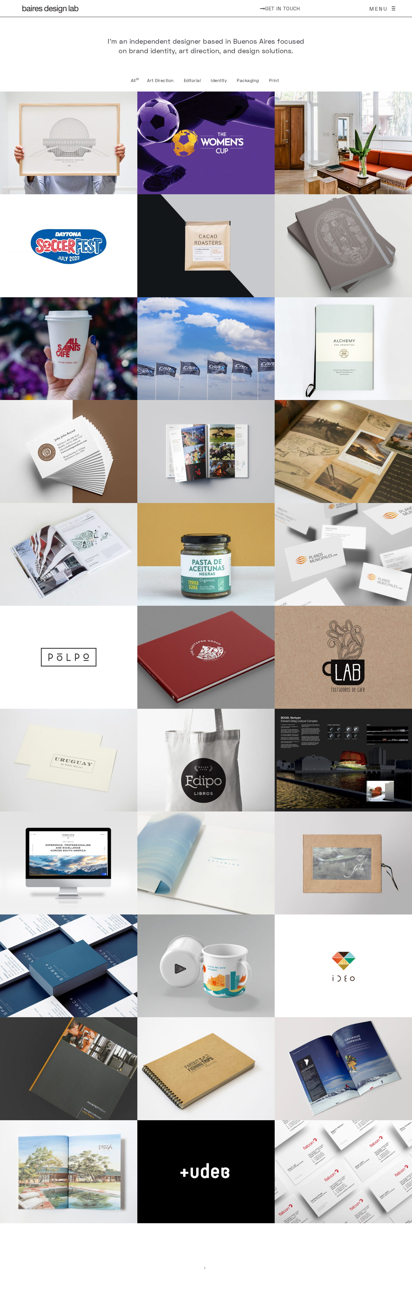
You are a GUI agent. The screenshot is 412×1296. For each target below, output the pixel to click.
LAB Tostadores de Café (343, 657)
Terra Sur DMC (68, 863)
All (133, 80)
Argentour (343, 1069)
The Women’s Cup (206, 143)
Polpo (69, 657)
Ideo (343, 966)
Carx (206, 349)
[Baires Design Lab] (50, 8)
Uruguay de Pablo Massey (68, 760)
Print (274, 80)
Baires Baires (68, 143)
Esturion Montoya (206, 863)
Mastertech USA (69, 1069)
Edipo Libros (206, 760)
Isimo (206, 966)
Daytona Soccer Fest (69, 246)
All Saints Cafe (68, 349)
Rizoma (343, 760)
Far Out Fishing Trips (206, 1069)
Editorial (192, 80)
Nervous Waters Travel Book (343, 451)
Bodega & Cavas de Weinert (343, 246)
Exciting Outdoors (69, 451)
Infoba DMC (206, 451)
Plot (68, 554)
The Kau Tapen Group (206, 657)
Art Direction (160, 80)
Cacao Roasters (206, 246)
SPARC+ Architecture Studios (69, 966)
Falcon (343, 1172)
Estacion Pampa (343, 143)
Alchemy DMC (343, 349)
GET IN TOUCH (282, 8)
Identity (219, 80)
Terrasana (206, 554)
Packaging (248, 80)
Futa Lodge (343, 863)
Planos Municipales (343, 554)
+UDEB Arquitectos (206, 1172)
